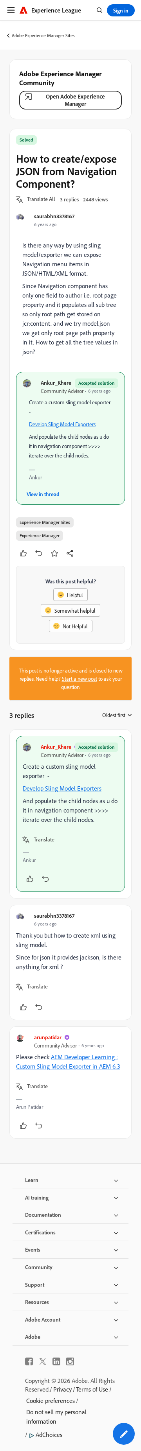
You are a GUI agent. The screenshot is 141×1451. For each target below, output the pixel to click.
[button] (41, 199)
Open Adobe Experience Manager (75, 100)
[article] (70, 814)
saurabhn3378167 (54, 216)
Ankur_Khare (56, 382)
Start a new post (79, 678)
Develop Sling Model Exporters (62, 424)
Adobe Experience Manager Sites (43, 35)
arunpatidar (47, 1037)
